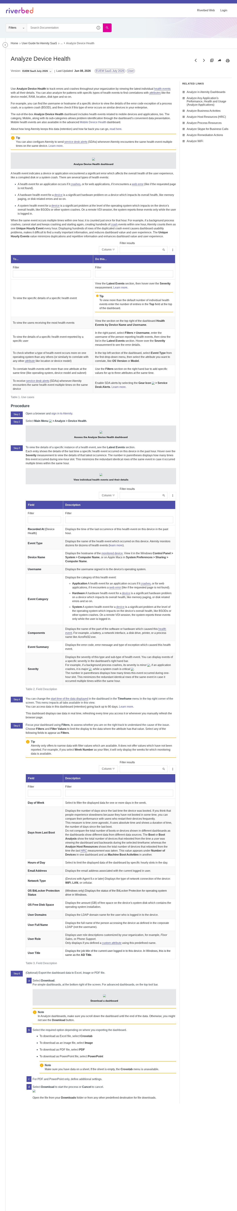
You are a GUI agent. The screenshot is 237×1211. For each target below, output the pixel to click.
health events (162, 88)
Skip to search (39, 4)
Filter (16, 267)
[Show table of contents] (5, 45)
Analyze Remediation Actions (205, 135)
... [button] (62, 43)
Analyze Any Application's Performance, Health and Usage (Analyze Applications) (206, 101)
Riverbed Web (206, 10)
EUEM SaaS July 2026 (110, 70)
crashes (76, 184)
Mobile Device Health (93, 122)
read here (115, 129)
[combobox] (65, 27)
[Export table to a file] (172, 249)
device (58, 194)
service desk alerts (75, 141)
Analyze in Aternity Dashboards (206, 92)
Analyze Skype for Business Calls (207, 129)
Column (107, 249)
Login (223, 10)
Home (14, 43)
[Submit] (163, 249)
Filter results (127, 243)
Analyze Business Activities (204, 110)
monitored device (112, 553)
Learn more (56, 145)
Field (31, 504)
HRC (84, 850)
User (131, 70)
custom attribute (111, 942)
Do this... (101, 259)
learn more (116, 545)
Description (73, 504)
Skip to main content (14, 4)
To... (15, 259)
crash (114, 224)
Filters (12, 27)
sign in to (61, 413)
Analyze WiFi (195, 141)
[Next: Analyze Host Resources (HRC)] (203, 60)
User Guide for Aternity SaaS (39, 43)
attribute (30, 360)
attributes (155, 92)
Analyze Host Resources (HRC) (206, 116)
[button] (98, 27)
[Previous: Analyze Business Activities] (195, 60)
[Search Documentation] (107, 27)
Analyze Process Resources (204, 122)
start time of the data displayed (69, 698)
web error (137, 184)
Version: (16, 70)
